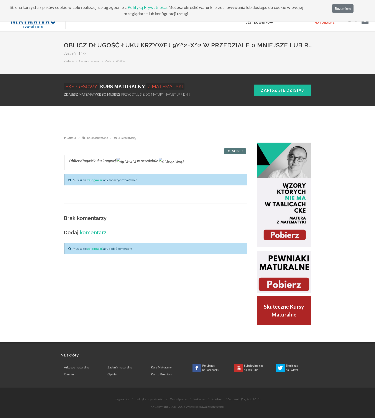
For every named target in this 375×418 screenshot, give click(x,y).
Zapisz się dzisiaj (282, 90)
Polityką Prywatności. (148, 7)
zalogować (95, 180)
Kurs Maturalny (161, 367)
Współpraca (178, 399)
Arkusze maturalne (76, 367)
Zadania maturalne (119, 367)
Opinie (112, 374)
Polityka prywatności (149, 399)
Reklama (199, 399)
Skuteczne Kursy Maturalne (284, 310)
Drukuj (237, 151)
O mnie (69, 374)
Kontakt (217, 399)
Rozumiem (343, 8)
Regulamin (122, 399)
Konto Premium (161, 374)
